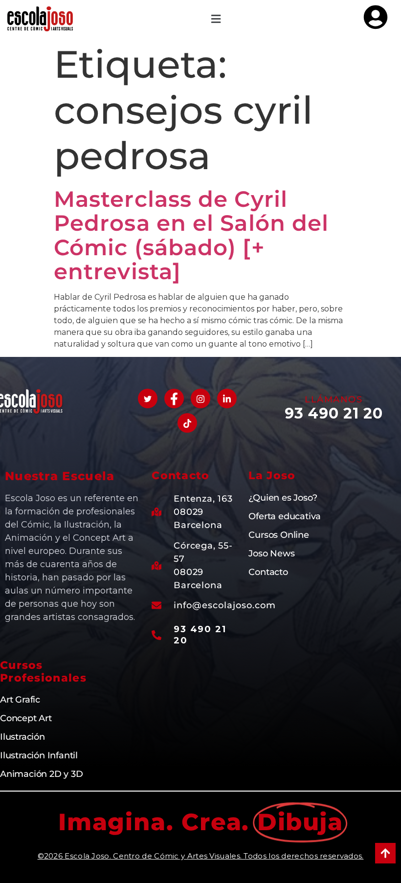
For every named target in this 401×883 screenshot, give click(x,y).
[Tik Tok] (187, 423)
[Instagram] (200, 398)
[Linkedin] (227, 398)
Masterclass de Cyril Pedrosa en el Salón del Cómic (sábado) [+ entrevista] (191, 235)
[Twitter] (147, 398)
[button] (216, 19)
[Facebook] (174, 398)
